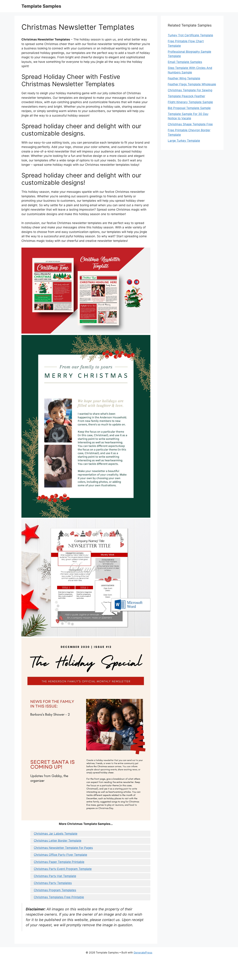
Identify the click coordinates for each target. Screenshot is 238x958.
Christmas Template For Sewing (190, 90)
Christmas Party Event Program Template (63, 869)
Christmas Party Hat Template (55, 876)
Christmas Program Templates (55, 890)
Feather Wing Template (184, 78)
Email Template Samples (185, 62)
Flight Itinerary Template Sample (190, 102)
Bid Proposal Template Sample (189, 108)
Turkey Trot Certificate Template (190, 35)
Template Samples (41, 6)
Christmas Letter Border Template (57, 840)
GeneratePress (143, 952)
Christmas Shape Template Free (190, 124)
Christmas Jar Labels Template (55, 833)
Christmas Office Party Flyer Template (60, 854)
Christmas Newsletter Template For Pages (63, 847)
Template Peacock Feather (186, 96)
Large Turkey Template (184, 140)
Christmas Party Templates (53, 883)
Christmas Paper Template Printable (59, 862)
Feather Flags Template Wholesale (192, 84)
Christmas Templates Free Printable (59, 897)
